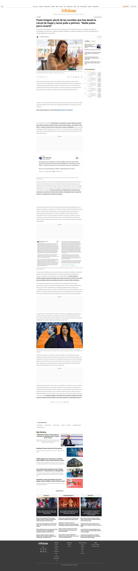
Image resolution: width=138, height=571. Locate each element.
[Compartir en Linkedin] (76, 77)
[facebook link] (41, 549)
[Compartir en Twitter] (73, 77)
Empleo (69, 546)
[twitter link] (43, 549)
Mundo (75, 6)
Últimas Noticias (83, 6)
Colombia (53, 6)
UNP (74, 14)
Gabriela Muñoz (81, 14)
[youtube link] (41, 551)
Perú (65, 6)
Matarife (63, 425)
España (57, 6)
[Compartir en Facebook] (71, 77)
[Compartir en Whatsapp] (68, 77)
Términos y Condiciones (96, 544)
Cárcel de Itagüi (56, 425)
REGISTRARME (125, 6)
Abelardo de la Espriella (61, 14)
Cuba (78, 6)
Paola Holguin (40, 425)
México (61, 6)
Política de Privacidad (95, 546)
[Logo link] (69, 10)
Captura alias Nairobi (69, 14)
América (56, 544)
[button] (2, 6)
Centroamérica (69, 6)
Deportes (89, 6)
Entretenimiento (95, 6)
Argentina (41, 6)
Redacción (69, 544)
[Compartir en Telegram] (78, 77)
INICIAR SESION (133, 6)
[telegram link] (43, 551)
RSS (56, 560)
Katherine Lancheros (45, 36)
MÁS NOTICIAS (59, 491)
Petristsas (69, 425)
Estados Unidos (47, 6)
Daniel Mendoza (48, 425)
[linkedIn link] (46, 551)
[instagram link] (46, 549)
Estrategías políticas (77, 425)
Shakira (77, 14)
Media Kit (82, 553)
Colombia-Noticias (40, 427)
